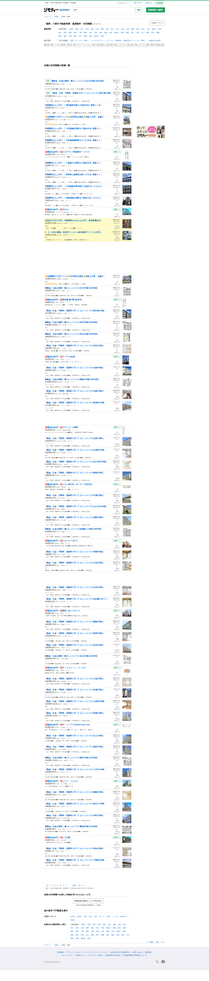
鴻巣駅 (63, 509)
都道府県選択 (65, 10)
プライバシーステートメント (97, 952)
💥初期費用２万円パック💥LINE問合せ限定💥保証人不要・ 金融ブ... (75, 117)
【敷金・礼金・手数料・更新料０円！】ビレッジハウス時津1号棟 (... (75, 633)
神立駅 (63, 498)
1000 (74, 885)
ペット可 (56, 45)
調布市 (57, 543)
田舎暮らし (123, 916)
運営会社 (148, 952)
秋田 (92, 29)
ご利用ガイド (80, 955)
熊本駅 (63, 806)
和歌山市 (60, 382)
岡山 (132, 32)
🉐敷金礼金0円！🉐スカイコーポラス (61, 541)
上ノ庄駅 (63, 348)
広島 (137, 32)
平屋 (85, 916)
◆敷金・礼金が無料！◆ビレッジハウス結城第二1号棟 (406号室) (73, 529)
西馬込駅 (63, 487)
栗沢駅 (66, 760)
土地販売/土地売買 (154, 40)
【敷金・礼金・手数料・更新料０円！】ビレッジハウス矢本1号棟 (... (75, 587)
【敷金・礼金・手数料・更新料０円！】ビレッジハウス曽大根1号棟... (81, 93)
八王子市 (57, 212)
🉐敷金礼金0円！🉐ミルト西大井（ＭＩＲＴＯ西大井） (69, 484)
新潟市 (58, 336)
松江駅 (63, 772)
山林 (95, 916)
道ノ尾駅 (64, 636)
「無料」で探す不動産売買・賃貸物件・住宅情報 (68, 24)
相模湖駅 (65, 279)
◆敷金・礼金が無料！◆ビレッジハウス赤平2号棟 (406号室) (71, 322)
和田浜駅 (63, 452)
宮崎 (90, 36)
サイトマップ (67, 955)
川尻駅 (63, 647)
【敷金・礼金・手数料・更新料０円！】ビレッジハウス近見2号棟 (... (75, 645)
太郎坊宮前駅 (66, 818)
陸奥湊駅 (63, 370)
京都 (100, 32)
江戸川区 (58, 430)
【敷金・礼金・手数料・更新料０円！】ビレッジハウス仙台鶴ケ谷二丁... (76, 599)
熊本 (75, 36)
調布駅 (62, 613)
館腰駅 (63, 624)
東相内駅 (65, 715)
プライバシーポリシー (75, 952)
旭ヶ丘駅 (62, 601)
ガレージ (102, 916)
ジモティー (48, 16)
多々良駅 (63, 520)
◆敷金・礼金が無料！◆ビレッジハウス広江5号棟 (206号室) (77, 81)
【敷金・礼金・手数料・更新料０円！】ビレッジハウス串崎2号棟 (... (75, 552)
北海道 (71, 29)
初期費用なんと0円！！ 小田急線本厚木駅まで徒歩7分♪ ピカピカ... (74, 186)
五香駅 (63, 554)
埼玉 (143, 29)
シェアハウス (109, 40)
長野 (132, 29)
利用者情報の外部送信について (135, 955)
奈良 (110, 32)
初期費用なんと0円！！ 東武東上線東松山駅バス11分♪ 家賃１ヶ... (73, 174)
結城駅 (63, 531)
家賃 (46, 237)
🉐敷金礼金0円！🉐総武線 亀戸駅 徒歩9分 (63, 300)
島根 (127, 32)
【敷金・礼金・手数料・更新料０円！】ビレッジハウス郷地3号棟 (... (75, 473)
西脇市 (58, 681)
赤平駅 (64, 325)
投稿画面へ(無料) (155, 10)
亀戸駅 (63, 154)
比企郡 (57, 165)
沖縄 (102, 36)
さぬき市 (58, 441)
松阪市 (58, 348)
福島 (102, 29)
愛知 (70, 32)
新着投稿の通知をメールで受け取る (88, 901)
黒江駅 (66, 464)
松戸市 (58, 554)
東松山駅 (63, 177)
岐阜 (75, 32)
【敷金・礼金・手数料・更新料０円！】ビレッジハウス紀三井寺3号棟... (76, 462)
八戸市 (58, 370)
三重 (80, 32)
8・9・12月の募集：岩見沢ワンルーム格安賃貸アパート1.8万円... (73, 232)
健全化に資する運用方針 (120, 952)
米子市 (58, 452)
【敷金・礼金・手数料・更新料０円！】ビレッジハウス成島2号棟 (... (75, 517)
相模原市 (59, 279)
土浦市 (58, 498)
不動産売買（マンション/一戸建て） (135, 40)
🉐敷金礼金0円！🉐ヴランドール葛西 (61, 427)
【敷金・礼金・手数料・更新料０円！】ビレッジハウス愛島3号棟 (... (75, 622)
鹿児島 (96, 36)
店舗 (108, 916)
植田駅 (64, 749)
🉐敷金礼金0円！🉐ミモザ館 (57, 837)
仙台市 (57, 601)
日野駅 (62, 670)
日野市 (57, 670)
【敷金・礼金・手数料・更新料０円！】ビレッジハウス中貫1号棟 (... (75, 495)
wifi (71, 45)
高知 (60, 36)
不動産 (56, 16)
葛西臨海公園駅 (66, 430)
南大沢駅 (63, 840)
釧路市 (59, 704)
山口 (142, 32)
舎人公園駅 (63, 119)
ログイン (148, 3)
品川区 (58, 487)
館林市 (58, 520)
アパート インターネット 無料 (85, 45)
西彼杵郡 (58, 636)
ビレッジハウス (49, 86)
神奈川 (154, 29)
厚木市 (58, 189)
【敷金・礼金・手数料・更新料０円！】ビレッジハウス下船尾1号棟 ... (75, 860)
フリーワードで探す (95, 955)
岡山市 (58, 692)
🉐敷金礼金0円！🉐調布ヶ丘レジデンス (62, 611)
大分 (80, 36)
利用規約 (60, 952)
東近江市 (58, 818)
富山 (112, 29)
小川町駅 (62, 165)
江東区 (58, 154)
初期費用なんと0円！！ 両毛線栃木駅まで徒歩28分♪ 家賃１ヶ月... (73, 105)
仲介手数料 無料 (158, 45)
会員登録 (159, 3)
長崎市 (58, 658)
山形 (97, 29)
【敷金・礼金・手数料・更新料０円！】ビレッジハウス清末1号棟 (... (75, 848)
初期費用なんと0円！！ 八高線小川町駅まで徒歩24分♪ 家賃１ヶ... (73, 163)
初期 (47, 45)
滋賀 (105, 32)
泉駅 (63, 829)
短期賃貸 (118, 40)
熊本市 (58, 647)
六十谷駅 (66, 382)
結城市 (58, 531)
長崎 (85, 36)
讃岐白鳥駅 (66, 393)
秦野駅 (63, 143)
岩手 (82, 29)
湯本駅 (64, 862)
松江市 (58, 772)
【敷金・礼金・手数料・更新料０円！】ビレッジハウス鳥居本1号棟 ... (75, 403)
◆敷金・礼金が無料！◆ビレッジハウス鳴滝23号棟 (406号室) (72, 379)
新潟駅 (63, 336)
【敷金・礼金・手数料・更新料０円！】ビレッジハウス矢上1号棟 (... (75, 736)
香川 (152, 32)
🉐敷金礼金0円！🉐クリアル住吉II (60, 357)
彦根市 (58, 405)
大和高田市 (59, 96)
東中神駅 (63, 475)
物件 (64, 45)
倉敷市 (58, 84)
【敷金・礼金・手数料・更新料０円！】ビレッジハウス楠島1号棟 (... (75, 792)
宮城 (87, 29)
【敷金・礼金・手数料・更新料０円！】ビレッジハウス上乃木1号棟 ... (75, 769)
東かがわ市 (58, 393)
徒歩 (46, 327)
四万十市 (58, 794)
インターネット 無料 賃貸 (125, 45)
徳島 (147, 32)
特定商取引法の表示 (113, 955)
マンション (70, 119)
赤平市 (59, 325)
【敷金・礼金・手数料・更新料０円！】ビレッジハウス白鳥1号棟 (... (75, 391)
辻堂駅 (62, 200)
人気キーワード (157, 23)
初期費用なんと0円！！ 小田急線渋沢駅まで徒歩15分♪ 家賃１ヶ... (73, 128)
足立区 (57, 119)
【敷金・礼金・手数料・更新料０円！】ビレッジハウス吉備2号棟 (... (75, 690)
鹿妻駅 (64, 590)
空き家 (73, 916)
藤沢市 (57, 200)
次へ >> (81, 885)
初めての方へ (138, 3)
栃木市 (57, 108)
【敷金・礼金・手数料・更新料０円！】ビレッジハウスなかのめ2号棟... (76, 506)
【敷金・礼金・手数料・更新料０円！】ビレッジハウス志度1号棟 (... (75, 438)
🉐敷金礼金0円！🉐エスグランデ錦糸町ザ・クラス (67, 152)
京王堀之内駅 (65, 212)
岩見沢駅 (65, 223)
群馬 (65, 32)
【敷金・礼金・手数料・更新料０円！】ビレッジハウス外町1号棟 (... (75, 815)
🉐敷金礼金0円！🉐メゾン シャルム (61, 781)
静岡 (85, 32)
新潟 (107, 29)
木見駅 (63, 84)
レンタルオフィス (97, 40)
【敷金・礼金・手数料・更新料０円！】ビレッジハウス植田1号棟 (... (75, 747)
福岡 (65, 36)
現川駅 (63, 738)
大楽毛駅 (65, 704)
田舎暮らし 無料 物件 (106, 45)
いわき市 (58, 749)
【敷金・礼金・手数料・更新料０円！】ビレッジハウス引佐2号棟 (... (75, 563)
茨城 (159, 29)
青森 (76, 29)
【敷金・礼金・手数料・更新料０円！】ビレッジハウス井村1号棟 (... (75, 346)
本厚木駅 (64, 189)
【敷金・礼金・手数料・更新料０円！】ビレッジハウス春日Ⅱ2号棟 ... (75, 804)
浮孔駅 (65, 96)
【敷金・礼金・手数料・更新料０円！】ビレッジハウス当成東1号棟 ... (75, 450)
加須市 (58, 509)
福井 (122, 29)
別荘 (90, 916)
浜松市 (58, 565)
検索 (138, 10)
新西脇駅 (63, 681)
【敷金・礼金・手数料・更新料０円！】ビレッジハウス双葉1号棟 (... (75, 713)
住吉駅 (62, 359)
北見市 (59, 715)
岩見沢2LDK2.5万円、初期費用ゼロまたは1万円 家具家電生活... (73, 220)
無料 (46, 110)
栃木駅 (62, 108)
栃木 (60, 32)
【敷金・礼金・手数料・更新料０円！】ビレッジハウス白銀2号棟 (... (75, 368)
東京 (137, 29)
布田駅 (62, 543)
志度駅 (64, 441)
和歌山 (116, 32)
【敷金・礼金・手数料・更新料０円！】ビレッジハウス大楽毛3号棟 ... (75, 701)
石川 (117, 29)
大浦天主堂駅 (64, 658)
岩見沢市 (59, 223)
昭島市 (58, 475)
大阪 (90, 32)
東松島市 (58, 590)
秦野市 (58, 131)
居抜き (73, 920)
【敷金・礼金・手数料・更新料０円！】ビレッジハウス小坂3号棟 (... (75, 679)
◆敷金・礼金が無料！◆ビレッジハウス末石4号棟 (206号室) (71, 656)
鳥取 (122, 32)
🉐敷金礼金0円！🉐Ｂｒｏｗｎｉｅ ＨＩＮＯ (65, 668)
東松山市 (57, 177)
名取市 (58, 624)
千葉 (148, 29)
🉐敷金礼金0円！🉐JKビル (57, 209)
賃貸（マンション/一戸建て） (80, 40)
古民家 (79, 916)
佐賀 (70, 36)
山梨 (127, 29)
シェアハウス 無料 (143, 45)
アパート (68, 84)
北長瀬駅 (63, 692)
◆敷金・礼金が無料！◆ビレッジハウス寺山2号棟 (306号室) (71, 334)
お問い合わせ (137, 952)
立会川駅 (62, 727)
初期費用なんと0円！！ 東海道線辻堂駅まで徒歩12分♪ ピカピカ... (73, 198)
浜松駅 (63, 565)
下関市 (57, 851)
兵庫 (95, 32)
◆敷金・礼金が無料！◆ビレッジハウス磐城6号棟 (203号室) (71, 826)
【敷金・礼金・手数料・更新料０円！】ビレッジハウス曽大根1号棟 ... (75, 311)
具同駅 (64, 794)
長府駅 (62, 851)
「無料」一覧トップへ (156, 942)
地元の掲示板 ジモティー (124, 3)
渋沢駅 (63, 131)
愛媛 (158, 32)
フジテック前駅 (65, 405)
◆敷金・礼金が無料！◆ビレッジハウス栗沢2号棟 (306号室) (71, 758)
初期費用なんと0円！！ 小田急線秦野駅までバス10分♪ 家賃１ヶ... (73, 140)
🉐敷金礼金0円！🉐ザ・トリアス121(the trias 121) (67, 725)
